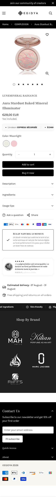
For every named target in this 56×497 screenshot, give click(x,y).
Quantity (7, 154)
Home (5, 24)
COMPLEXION (21, 24)
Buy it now (28, 172)
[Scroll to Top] (50, 480)
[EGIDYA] (28, 13)
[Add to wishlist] (47, 34)
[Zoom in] (47, 73)
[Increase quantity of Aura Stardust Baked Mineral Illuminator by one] (50, 154)
